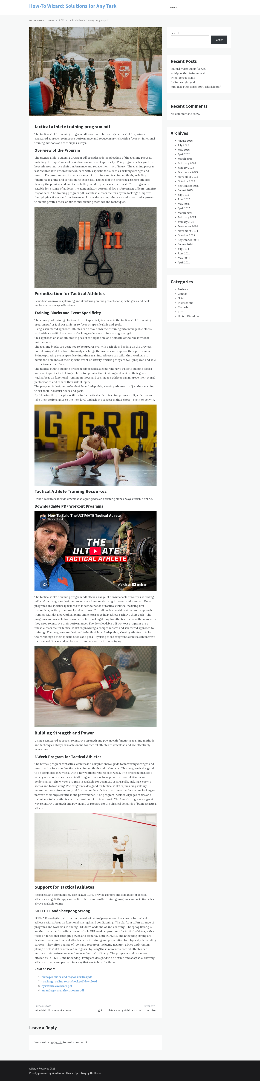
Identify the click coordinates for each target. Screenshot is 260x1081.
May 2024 (184, 258)
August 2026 (185, 140)
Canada (182, 293)
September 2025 (188, 185)
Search (175, 33)
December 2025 (188, 172)
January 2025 (186, 221)
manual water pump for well (188, 68)
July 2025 (183, 194)
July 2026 (183, 145)
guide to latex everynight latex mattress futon (127, 1010)
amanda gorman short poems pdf (63, 990)
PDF (180, 311)
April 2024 (184, 262)
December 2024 (188, 226)
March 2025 (185, 212)
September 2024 (188, 240)
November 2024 (188, 231)
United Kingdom (188, 316)
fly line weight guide (183, 82)
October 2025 (186, 181)
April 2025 (184, 208)
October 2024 (186, 235)
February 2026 (187, 163)
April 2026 (184, 154)
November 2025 (188, 176)
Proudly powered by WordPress (47, 1073)
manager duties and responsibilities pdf (67, 977)
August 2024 (185, 244)
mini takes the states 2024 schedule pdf (196, 86)
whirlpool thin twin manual (188, 73)
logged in (56, 1042)
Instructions (185, 302)
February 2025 (187, 217)
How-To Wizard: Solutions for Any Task (73, 6)
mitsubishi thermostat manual (53, 1010)
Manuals (183, 307)
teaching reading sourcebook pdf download (69, 981)
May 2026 (184, 149)
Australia (183, 289)
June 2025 (184, 199)
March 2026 (185, 158)
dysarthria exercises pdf (57, 986)
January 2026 (186, 167)
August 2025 (185, 190)
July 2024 (183, 249)
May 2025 (184, 203)
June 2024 (184, 253)
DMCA (173, 7)
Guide (181, 298)
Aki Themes (96, 1073)
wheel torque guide (183, 77)
